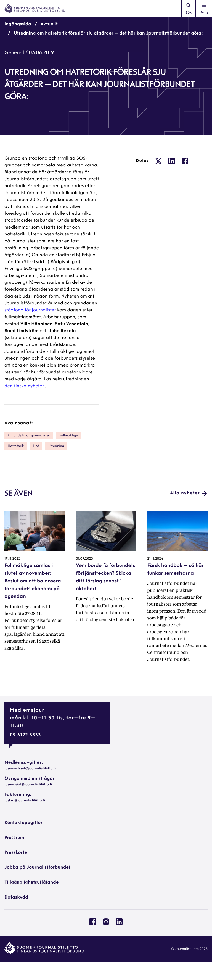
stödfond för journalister (30, 310)
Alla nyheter (185, 493)
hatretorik (16, 446)
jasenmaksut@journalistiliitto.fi (30, 768)
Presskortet (16, 852)
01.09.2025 (84, 558)
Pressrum (14, 838)
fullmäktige (68, 435)
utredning (56, 446)
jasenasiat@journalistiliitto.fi (28, 784)
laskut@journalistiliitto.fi (24, 800)
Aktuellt (49, 24)
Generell (14, 53)
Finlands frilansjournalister (29, 435)
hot (36, 446)
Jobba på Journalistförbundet (37, 867)
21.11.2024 (155, 558)
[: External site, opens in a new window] (158, 161)
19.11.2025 (12, 558)
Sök (189, 12)
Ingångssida (17, 24)
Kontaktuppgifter (23, 823)
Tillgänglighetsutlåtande (31, 882)
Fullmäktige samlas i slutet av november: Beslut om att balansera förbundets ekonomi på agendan (32, 581)
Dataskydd (16, 897)
